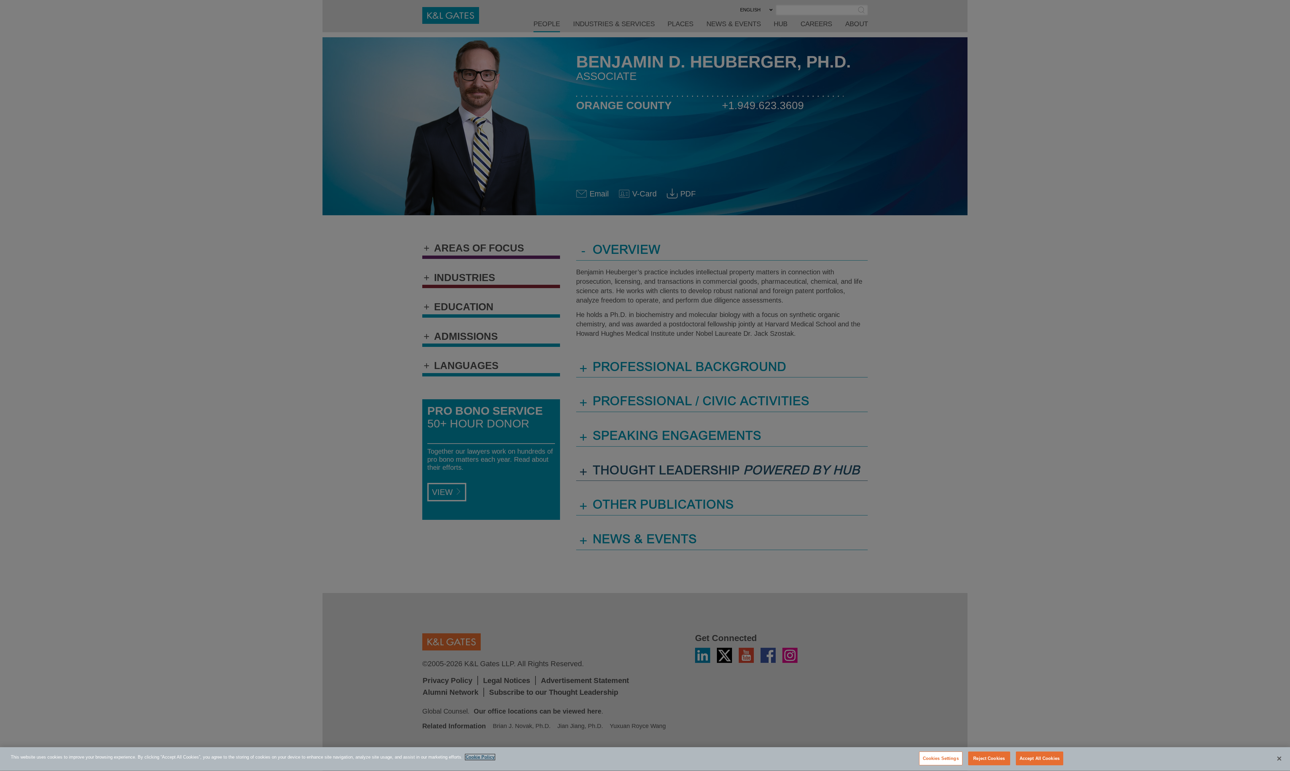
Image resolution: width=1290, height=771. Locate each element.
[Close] (1279, 758)
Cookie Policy (480, 757)
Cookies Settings (941, 758)
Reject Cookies (989, 758)
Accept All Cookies (1040, 758)
